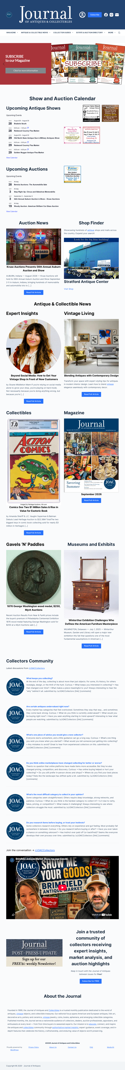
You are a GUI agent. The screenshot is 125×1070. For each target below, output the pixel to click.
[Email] (117, 15)
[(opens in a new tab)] (91, 113)
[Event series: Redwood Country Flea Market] (28, 128)
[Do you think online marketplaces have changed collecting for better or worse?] (15, 771)
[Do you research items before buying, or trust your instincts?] (15, 831)
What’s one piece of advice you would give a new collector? (54, 735)
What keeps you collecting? (39, 678)
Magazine (11, 32)
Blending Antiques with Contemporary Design (91, 375)
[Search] (119, 33)
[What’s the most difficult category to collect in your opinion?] (15, 802)
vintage (110, 384)
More (110, 32)
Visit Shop (68, 289)
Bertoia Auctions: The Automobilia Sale (30, 184)
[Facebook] (106, 15)
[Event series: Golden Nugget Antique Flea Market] (28, 149)
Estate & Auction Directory (89, 32)
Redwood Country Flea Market (26, 131)
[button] (4, 64)
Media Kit (110, 1047)
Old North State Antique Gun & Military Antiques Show (36, 138)
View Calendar (11, 157)
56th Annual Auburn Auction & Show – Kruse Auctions (37, 199)
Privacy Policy (34, 1047)
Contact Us (72, 1047)
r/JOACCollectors (37, 668)
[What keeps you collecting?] (15, 686)
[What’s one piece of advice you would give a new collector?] (15, 743)
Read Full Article (33, 292)
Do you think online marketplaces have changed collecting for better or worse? (64, 763)
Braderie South (20, 123)
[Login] (82, 15)
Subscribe (94, 15)
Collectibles (54, 1010)
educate (92, 1024)
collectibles (28, 1027)
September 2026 (91, 494)
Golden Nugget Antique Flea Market (29, 152)
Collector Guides (62, 32)
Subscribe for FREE (90, 981)
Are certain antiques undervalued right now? (47, 706)
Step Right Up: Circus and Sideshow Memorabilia (34, 191)
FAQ (91, 1047)
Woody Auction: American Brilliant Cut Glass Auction (36, 206)
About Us (53, 1047)
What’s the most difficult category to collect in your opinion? (55, 794)
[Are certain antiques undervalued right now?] (15, 714)
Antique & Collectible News (34, 32)
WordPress (14, 1050)
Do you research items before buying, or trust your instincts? (55, 822)
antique (90, 230)
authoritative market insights (65, 1027)
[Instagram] (111, 15)
